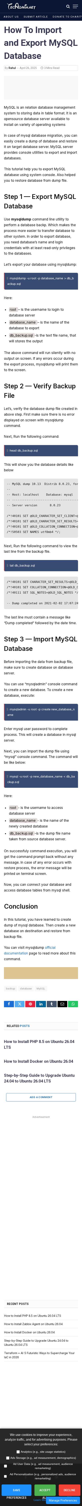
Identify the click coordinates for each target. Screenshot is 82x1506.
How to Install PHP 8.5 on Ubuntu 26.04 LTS (32, 1315)
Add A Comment (41, 1097)
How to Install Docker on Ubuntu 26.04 (38, 1061)
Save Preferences (16, 1492)
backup (10, 988)
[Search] (68, 6)
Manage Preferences (63, 1500)
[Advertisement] (41, 1160)
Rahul (12, 68)
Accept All (45, 1492)
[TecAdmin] (21, 6)
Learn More (41, 1499)
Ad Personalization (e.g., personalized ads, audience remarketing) (43, 1476)
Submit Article (36, 16)
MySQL (41, 988)
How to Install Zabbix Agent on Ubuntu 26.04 (33, 1324)
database (26, 988)
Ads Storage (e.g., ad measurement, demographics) (43, 1457)
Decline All (69, 1492)
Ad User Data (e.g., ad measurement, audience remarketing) (43, 1466)
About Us (11, 16)
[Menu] (75, 6)
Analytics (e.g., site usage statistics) (43, 1451)
